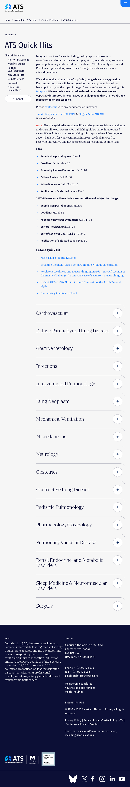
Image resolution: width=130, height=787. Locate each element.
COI (121, 720)
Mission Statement (18, 59)
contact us (51, 107)
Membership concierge (78, 683)
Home (8, 20)
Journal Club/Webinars (16, 69)
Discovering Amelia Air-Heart (59, 293)
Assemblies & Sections (26, 20)
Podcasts (13, 83)
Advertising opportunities (80, 687)
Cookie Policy (109, 720)
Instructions (17, 79)
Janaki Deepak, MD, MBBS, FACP (55, 114)
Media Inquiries (74, 691)
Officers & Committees (14, 89)
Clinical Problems (50, 20)
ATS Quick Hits (16, 74)
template (41, 91)
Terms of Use (91, 720)
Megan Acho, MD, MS (91, 114)
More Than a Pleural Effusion (58, 257)
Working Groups (17, 63)
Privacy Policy (73, 720)
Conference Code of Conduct (82, 724)
